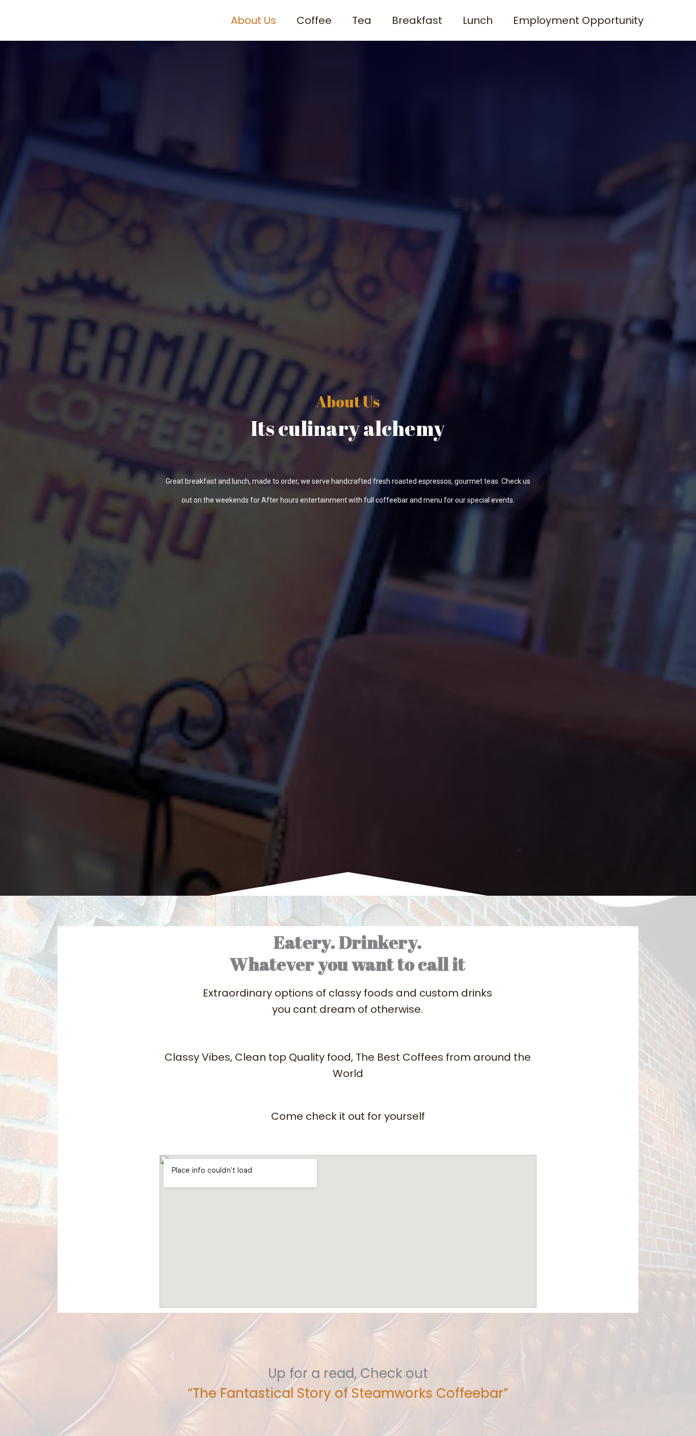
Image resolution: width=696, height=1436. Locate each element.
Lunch (478, 20)
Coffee (314, 20)
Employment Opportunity (578, 20)
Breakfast (417, 20)
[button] (172, 1356)
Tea (361, 20)
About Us (253, 20)
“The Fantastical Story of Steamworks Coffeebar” (348, 1393)
